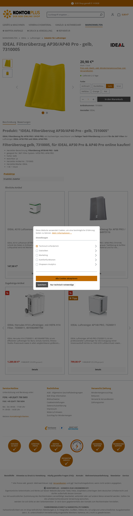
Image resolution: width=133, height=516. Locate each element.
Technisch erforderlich (49, 246)
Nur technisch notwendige (62, 284)
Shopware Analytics (47, 264)
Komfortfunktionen (47, 259)
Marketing (43, 255)
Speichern (42, 284)
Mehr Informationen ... (62, 233)
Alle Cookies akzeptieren (66, 278)
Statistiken (43, 250)
